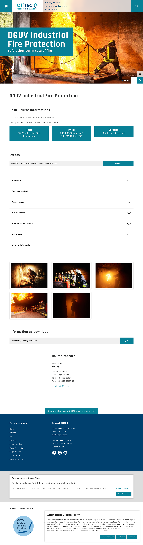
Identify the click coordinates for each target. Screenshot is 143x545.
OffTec (27, 6)
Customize (121, 537)
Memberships (15, 444)
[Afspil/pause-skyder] (140, 74)
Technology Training (56, 6)
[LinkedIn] (65, 452)
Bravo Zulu (51, 9)
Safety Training (53, 2)
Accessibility (15, 455)
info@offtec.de (58, 446)
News (11, 429)
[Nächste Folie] (140, 80)
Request (118, 163)
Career (12, 433)
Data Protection (16, 448)
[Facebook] (54, 452)
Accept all (132, 537)
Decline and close (108, 537)
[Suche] (137, 6)
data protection (122, 488)
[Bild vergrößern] (29, 275)
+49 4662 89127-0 (63, 440)
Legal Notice (15, 451)
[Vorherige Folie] (134, 80)
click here (85, 524)
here (106, 531)
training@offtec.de (60, 386)
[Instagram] (60, 452)
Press (12, 436)
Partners (13, 440)
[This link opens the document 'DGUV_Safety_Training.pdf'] (127, 340)
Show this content (123, 494)
